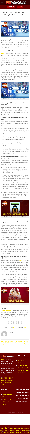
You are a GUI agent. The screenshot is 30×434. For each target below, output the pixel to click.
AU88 (19, 427)
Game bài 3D (6, 401)
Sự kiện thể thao (7, 399)
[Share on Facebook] (11, 322)
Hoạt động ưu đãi (7, 394)
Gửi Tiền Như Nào (22, 363)
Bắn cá (4, 404)
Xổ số (4, 397)
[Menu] (2, 2)
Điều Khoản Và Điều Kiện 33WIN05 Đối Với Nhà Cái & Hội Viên (7, 343)
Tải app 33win (21, 372)
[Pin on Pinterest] (19, 322)
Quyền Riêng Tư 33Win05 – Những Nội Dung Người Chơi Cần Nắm (22, 343)
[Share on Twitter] (14, 322)
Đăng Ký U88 (5, 427)
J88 (23, 427)
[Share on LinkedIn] (21, 322)
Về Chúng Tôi (21, 360)
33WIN (2, 359)
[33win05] (16, 2)
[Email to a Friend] (16, 322)
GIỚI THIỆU (15, 11)
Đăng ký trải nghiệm (23, 370)
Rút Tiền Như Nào (22, 365)
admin (21, 18)
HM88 (16, 427)
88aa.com (11, 427)
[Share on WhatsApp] (9, 322)
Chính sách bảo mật (6, 310)
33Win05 (3, 53)
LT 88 (26, 427)
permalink (25, 327)
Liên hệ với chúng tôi (23, 368)
